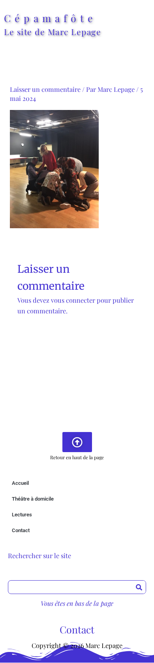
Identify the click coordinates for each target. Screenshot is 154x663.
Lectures (22, 515)
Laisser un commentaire (45, 89)
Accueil (20, 483)
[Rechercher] (139, 587)
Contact (21, 530)
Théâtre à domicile (33, 499)
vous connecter (73, 300)
